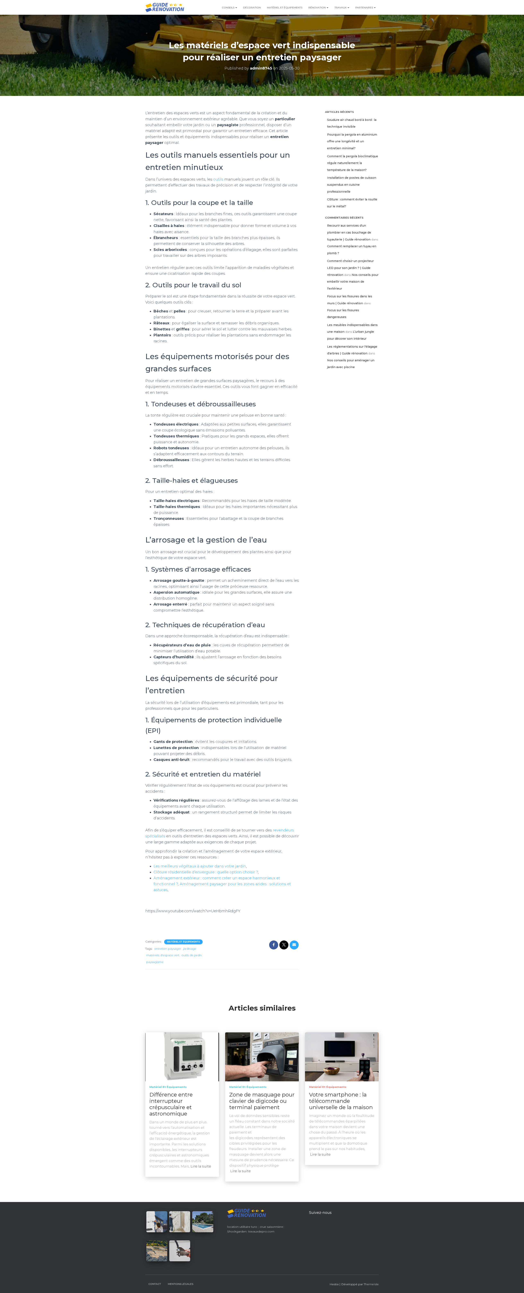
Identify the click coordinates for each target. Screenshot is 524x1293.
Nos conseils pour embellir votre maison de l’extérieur (352, 281)
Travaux (340, 7)
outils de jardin (191, 955)
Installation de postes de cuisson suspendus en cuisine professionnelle (351, 184)
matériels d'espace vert (162, 955)
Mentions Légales (180, 1283)
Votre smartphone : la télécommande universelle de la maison (341, 1101)
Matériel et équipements (284, 7)
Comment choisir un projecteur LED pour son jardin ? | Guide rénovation (350, 267)
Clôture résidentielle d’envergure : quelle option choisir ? (206, 872)
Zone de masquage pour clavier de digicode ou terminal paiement (262, 1101)
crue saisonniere (271, 1227)
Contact (154, 1283)
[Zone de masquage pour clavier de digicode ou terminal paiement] (262, 1056)
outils (218, 179)
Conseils (228, 7)
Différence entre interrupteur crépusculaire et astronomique (171, 1104)
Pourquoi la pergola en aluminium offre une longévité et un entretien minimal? (352, 141)
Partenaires (364, 7)
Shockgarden (236, 1231)
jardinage (189, 948)
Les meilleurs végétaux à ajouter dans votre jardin (200, 866)
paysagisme (155, 962)
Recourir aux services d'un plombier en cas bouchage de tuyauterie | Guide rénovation (349, 232)
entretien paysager (167, 948)
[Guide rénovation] (164, 7)
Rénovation (317, 7)
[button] (236, 7)
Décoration (252, 7)
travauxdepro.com (261, 1231)
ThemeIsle (371, 1284)
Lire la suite (201, 1166)
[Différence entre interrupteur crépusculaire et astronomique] (182, 1056)
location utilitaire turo (242, 1227)
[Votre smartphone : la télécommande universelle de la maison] (342, 1056)
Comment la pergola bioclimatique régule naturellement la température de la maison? (352, 163)
